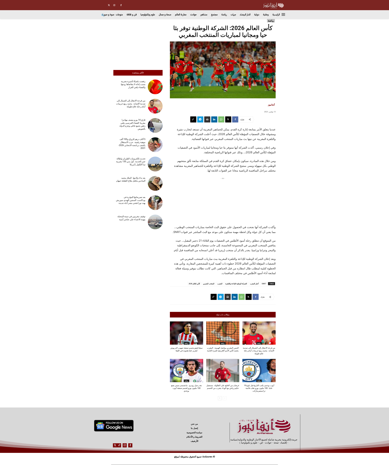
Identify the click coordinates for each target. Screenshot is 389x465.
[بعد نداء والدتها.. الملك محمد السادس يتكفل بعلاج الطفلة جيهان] (155, 183)
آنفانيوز (271, 104)
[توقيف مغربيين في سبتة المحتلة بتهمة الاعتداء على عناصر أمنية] (155, 222)
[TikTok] (119, 445)
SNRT (264, 283)
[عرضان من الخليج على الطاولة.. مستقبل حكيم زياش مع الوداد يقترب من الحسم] (222, 370)
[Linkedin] (214, 119)
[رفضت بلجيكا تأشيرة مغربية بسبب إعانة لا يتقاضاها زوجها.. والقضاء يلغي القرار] (155, 87)
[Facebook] (121, 5)
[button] (103, 15)
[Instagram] (114, 5)
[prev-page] (225, 398)
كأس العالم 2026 (194, 283)
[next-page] (220, 398)
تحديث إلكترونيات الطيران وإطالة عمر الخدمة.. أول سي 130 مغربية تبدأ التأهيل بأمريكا (130, 161)
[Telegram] (200, 119)
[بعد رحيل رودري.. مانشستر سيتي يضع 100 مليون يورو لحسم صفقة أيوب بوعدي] (186, 370)
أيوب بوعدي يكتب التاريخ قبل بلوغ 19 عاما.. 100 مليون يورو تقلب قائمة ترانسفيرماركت (259, 388)
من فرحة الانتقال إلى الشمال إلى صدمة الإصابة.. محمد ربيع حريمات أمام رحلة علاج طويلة (130, 103)
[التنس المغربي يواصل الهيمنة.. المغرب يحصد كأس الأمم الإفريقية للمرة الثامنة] (222, 333)
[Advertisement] (138, 44)
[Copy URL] (193, 119)
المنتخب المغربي (208, 283)
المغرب (219, 283)
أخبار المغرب (254, 283)
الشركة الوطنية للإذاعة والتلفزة (236, 283)
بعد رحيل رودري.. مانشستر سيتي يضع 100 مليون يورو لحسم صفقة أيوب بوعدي (186, 388)
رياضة (271, 20)
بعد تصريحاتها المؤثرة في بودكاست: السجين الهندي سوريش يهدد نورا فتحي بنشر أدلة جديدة (130, 200)
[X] (109, 5)
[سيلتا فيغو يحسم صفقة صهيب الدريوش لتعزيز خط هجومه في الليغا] (186, 333)
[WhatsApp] (221, 119)
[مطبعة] (207, 119)
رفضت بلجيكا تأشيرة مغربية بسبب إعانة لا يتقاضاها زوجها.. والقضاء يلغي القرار (132, 84)
